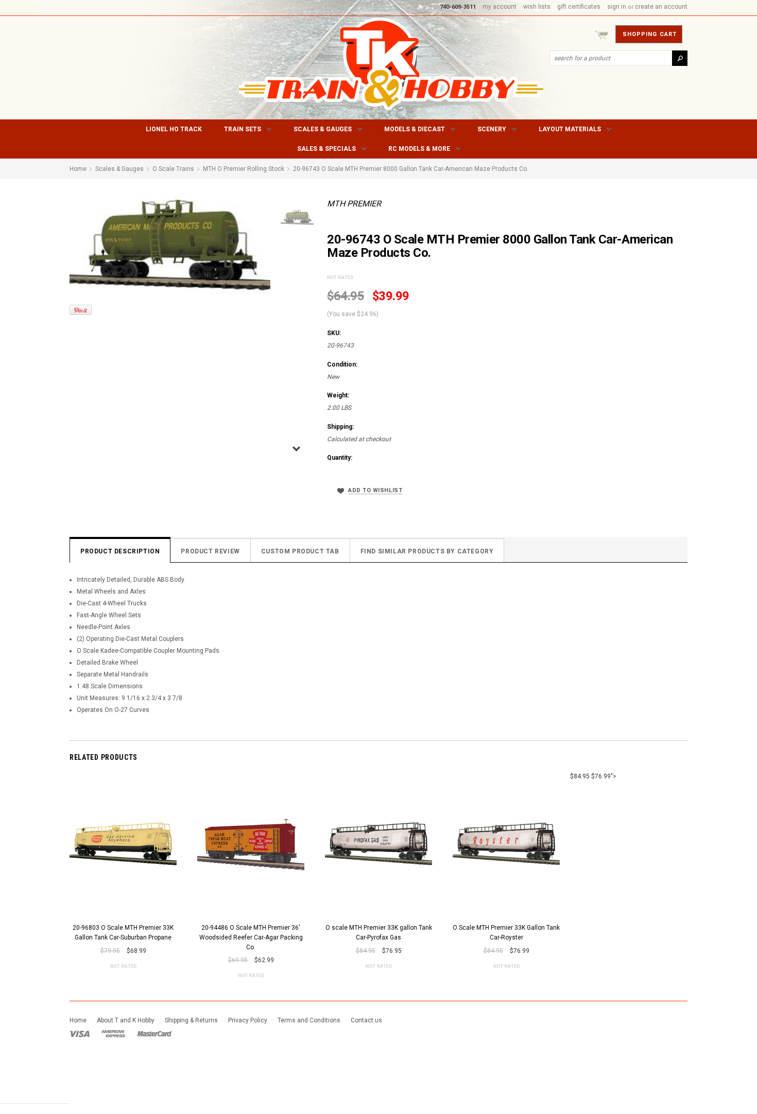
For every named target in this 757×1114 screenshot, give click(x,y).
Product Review (210, 551)
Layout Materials (570, 129)
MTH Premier (354, 203)
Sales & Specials (326, 148)
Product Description (120, 551)
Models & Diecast (414, 129)
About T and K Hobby (125, 1020)
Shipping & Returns (191, 1020)
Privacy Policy (247, 1020)
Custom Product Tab (300, 551)
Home (78, 1020)
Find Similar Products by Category (427, 551)
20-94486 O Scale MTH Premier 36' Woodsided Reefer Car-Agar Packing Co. (251, 937)
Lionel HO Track (174, 129)
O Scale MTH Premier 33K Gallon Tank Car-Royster (506, 932)
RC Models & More (419, 148)
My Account (500, 6)
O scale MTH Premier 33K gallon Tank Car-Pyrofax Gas (378, 932)
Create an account (661, 6)
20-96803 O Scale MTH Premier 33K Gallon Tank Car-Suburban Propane (123, 932)
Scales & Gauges (323, 129)
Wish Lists (536, 6)
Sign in (616, 6)
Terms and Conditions (309, 1020)
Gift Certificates (578, 6)
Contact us (366, 1020)
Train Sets (242, 129)
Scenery (491, 129)
